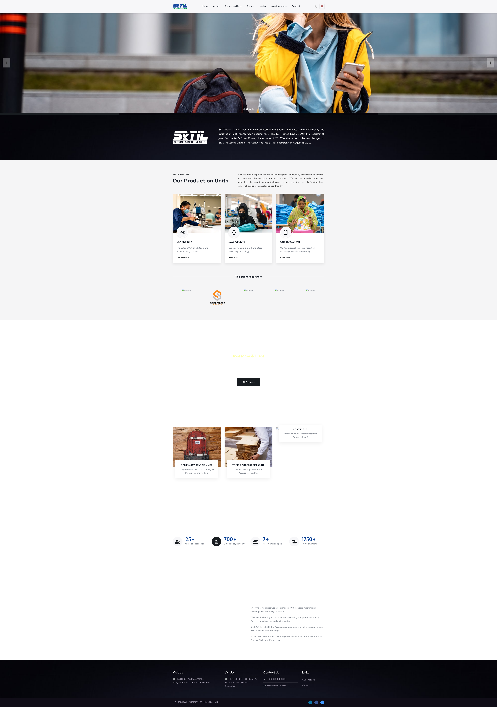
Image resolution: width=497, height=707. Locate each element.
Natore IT (213, 702)
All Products (248, 382)
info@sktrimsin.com (276, 686)
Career (305, 685)
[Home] (180, 6)
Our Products (308, 679)
